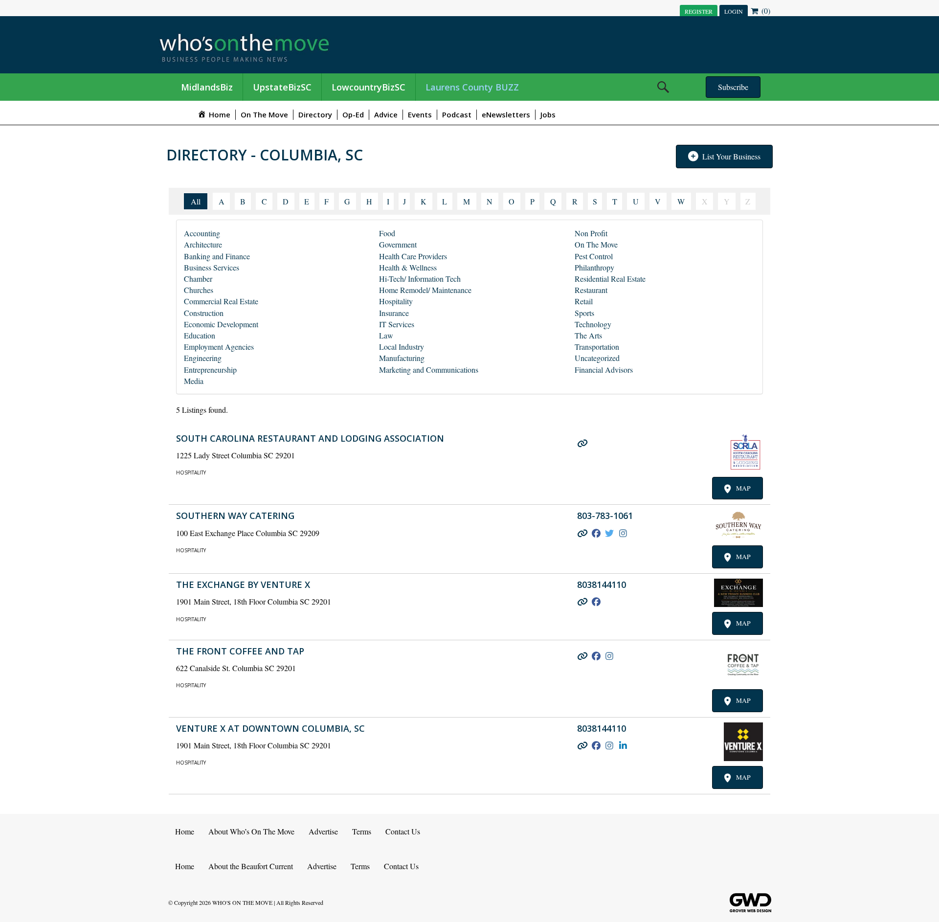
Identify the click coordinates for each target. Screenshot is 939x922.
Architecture (203, 244)
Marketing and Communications (428, 369)
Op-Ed (353, 114)
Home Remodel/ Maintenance (425, 290)
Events (420, 114)
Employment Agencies (219, 346)
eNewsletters (506, 114)
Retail (584, 301)
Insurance (394, 313)
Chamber (198, 278)
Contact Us (402, 831)
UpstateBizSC (282, 87)
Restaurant (591, 290)
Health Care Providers (413, 256)
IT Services (396, 324)
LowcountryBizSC (368, 87)
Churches (198, 290)
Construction (204, 313)
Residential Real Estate (610, 278)
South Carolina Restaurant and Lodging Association (310, 438)
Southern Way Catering (235, 515)
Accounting (202, 233)
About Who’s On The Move (251, 831)
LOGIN (733, 11)
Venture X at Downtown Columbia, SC (270, 728)
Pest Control (594, 256)
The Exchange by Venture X (243, 584)
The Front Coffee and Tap (240, 651)
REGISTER (699, 11)
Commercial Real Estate (221, 301)
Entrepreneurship (210, 369)
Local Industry (401, 346)
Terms (361, 831)
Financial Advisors (604, 369)
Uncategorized (597, 358)
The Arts (588, 335)
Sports (584, 313)
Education (199, 335)
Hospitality (396, 301)
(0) (765, 10)
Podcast (456, 114)
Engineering (203, 358)
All (196, 201)
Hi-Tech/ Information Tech (420, 278)
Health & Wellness (408, 267)
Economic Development (221, 324)
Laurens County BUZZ (472, 87)
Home (184, 831)
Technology (593, 324)
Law (386, 335)
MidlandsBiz (207, 87)
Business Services (211, 267)
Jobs (548, 114)
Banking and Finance (217, 256)
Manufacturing (402, 358)
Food (387, 233)
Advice (386, 114)
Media (193, 381)
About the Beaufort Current (250, 866)
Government (398, 244)
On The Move (264, 114)
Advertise (323, 831)
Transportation (597, 346)
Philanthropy (594, 267)
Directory (315, 114)
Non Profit (591, 233)
